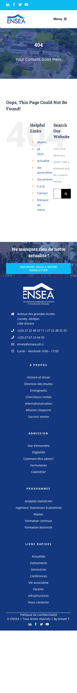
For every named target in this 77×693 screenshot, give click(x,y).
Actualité (43, 161)
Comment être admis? (38, 459)
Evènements (38, 563)
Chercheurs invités (39, 397)
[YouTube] (26, 4)
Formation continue (38, 521)
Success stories (38, 417)
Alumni (42, 142)
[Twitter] (20, 4)
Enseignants (38, 390)
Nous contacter (38, 602)
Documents (45, 179)
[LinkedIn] (7, 4)
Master (38, 514)
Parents (38, 589)
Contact (42, 193)
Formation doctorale (38, 527)
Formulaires (38, 465)
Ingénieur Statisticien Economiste (39, 508)
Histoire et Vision (38, 377)
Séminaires (38, 569)
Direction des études (38, 384)
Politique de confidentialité (38, 615)
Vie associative (38, 583)
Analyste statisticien (38, 501)
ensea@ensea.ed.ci (30, 344)
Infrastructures (38, 596)
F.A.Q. (41, 186)
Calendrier (38, 472)
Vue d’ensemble (38, 446)
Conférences (38, 576)
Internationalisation (38, 403)
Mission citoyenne (38, 410)
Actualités (38, 556)
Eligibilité (38, 452)
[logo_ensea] (16, 15)
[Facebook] (14, 4)
